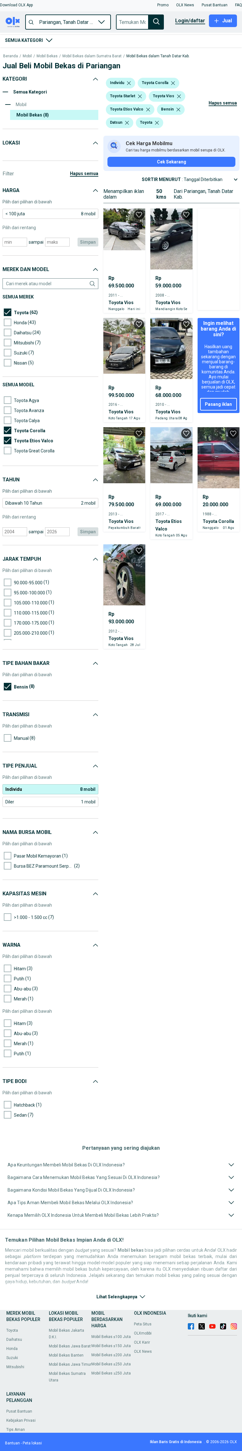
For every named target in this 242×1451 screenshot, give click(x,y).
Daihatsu (14, 1339)
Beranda (10, 56)
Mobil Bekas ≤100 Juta (111, 1337)
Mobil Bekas (47, 56)
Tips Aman (15, 1429)
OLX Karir (142, 1342)
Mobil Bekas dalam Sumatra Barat (92, 56)
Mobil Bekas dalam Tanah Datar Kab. (158, 56)
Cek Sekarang (171, 161)
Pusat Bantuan (19, 1411)
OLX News (143, 1351)
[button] (16, 5)
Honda (12, 1348)
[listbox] (129, 83)
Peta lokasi (32, 1443)
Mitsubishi (15, 1367)
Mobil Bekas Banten (66, 1355)
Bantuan (12, 1443)
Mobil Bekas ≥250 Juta (111, 1373)
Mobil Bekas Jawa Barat (70, 1346)
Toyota (12, 1330)
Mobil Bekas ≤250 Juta (111, 1364)
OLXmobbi (143, 1333)
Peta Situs (143, 1324)
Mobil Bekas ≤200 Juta (111, 1355)
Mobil (27, 56)
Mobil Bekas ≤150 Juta (111, 1346)
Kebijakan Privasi (21, 1420)
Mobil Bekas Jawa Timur (70, 1364)
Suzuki (12, 1358)
